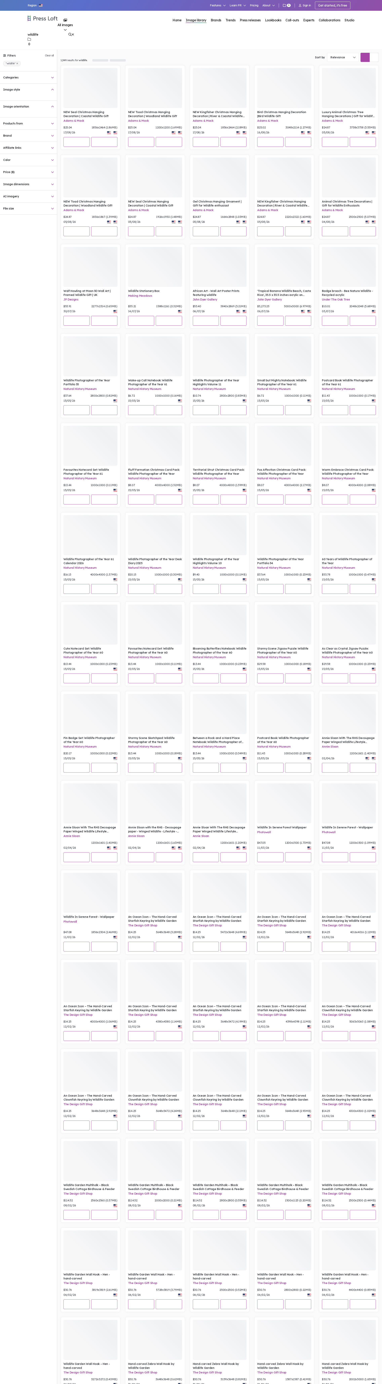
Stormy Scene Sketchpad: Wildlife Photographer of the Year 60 (151, 740)
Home (177, 20)
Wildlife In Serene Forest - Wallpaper (347, 827)
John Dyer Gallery (205, 299)
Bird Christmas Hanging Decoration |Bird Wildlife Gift (281, 114)
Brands (216, 20)
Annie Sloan (330, 746)
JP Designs (70, 299)
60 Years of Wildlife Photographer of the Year (347, 561)
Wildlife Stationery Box (144, 291)
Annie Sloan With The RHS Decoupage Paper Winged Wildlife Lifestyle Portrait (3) (89, 829)
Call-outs (292, 20)
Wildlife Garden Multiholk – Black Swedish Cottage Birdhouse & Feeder (89, 1187)
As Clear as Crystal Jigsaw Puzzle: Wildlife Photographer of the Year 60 (347, 650)
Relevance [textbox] (337, 57)
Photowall (264, 832)
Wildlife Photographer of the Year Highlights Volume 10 (216, 561)
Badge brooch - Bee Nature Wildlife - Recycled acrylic (347, 293)
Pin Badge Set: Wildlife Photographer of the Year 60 (89, 740)
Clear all (49, 55)
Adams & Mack (73, 120)
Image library (196, 20)
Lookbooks (273, 20)
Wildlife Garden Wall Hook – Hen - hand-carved (86, 1276)
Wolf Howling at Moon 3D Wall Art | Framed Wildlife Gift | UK (87, 293)
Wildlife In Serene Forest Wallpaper (281, 827)
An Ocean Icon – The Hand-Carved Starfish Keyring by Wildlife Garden (152, 919)
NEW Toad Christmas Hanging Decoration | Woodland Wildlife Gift (152, 114)
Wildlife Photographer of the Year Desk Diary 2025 (155, 561)
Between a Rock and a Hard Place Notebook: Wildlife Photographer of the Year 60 (217, 740)
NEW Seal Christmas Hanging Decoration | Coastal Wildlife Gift (86, 114)
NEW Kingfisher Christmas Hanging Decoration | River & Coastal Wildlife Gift (218, 114)
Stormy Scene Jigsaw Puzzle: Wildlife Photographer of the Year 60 (282, 650)
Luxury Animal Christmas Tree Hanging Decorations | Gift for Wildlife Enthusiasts (348, 114)
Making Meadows (140, 296)
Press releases (250, 20)
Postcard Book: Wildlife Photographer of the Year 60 (283, 740)
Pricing (254, 5)
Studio (349, 20)
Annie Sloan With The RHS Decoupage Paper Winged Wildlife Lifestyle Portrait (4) (348, 740)
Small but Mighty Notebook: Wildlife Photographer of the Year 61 (281, 382)
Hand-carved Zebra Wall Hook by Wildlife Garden (151, 1366)
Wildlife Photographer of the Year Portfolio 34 (280, 561)
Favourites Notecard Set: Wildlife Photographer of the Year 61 (86, 472)
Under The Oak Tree (336, 299)
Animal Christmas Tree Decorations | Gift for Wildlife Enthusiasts (347, 203)
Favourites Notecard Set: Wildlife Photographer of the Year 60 (150, 650)
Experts (308, 20)
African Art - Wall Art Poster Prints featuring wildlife (216, 293)
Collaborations (329, 20)
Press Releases (112, 60)
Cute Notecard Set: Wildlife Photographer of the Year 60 (83, 650)
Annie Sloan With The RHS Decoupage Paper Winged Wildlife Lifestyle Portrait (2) (219, 829)
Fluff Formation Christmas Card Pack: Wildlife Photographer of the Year (154, 472)
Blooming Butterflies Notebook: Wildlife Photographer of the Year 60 (220, 650)
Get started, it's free (332, 5)
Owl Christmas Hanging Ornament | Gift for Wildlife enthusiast (217, 203)
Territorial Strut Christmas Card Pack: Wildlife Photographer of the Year (219, 472)
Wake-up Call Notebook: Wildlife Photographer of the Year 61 (150, 382)
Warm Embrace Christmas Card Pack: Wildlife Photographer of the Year (348, 472)
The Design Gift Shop (142, 925)
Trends (231, 20)
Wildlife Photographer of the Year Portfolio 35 (86, 382)
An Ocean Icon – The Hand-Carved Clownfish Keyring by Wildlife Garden (347, 1008)
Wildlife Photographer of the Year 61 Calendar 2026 (88, 561)
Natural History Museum (80, 389)
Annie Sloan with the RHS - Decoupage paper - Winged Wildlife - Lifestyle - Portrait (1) (154, 829)
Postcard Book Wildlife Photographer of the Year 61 (347, 382)
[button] (35, 5)
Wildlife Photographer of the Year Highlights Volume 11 (216, 382)
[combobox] (343, 57)
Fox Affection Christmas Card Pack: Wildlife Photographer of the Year (281, 472)
